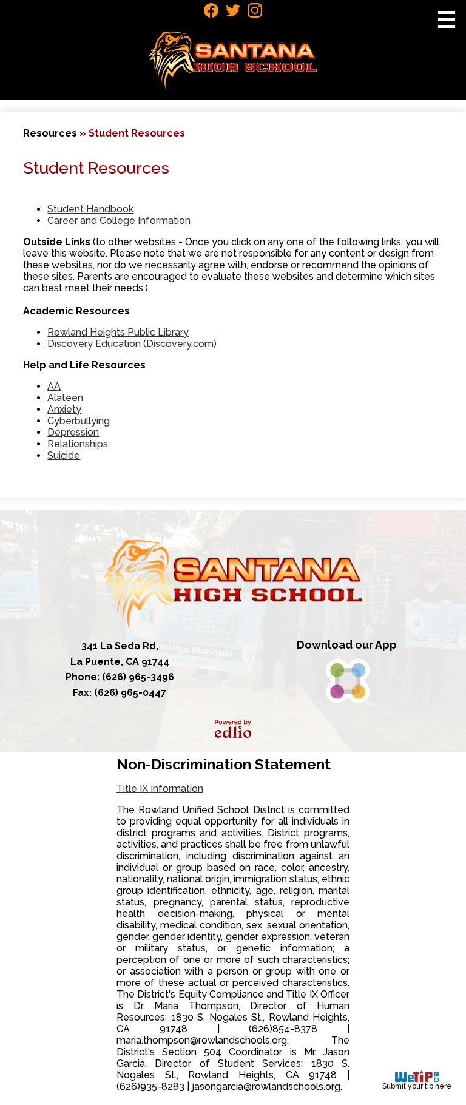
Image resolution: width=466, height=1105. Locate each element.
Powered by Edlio (233, 729)
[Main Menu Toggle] (446, 19)
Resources (50, 133)
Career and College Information (119, 220)
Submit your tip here (416, 1086)
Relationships (77, 444)
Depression (73, 432)
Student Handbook (90, 209)
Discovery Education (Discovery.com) (132, 344)
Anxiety (64, 409)
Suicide (63, 455)
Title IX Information (159, 788)
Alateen (65, 398)
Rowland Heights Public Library (118, 332)
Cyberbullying (78, 421)
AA (54, 386)
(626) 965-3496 (138, 677)
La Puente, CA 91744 (119, 653)
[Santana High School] (233, 60)
